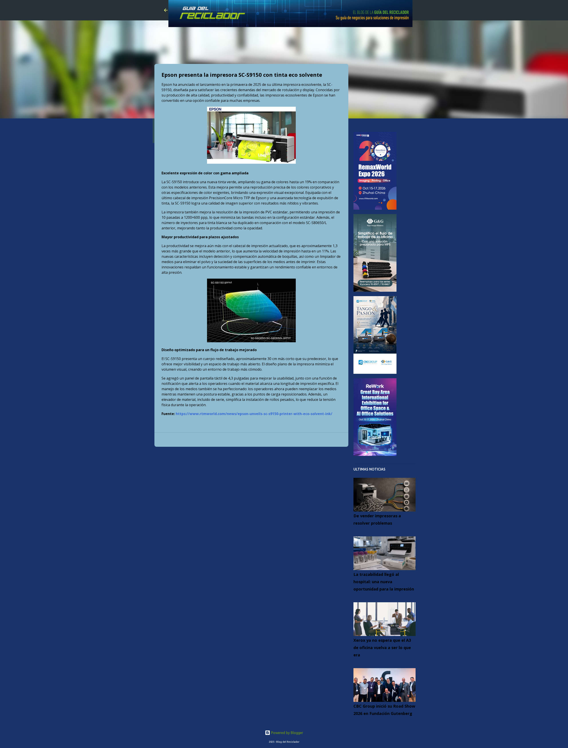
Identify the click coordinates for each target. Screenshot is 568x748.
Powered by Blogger (286, 733)
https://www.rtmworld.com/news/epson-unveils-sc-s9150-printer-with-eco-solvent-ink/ (254, 413)
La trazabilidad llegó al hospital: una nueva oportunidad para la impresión (383, 582)
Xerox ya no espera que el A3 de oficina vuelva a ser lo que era (382, 647)
